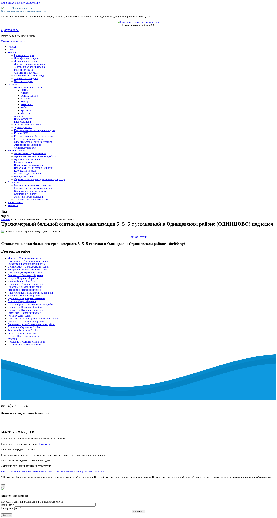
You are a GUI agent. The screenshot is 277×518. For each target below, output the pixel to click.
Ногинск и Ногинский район (24, 295)
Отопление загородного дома (30, 191)
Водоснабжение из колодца (29, 165)
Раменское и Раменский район (24, 312)
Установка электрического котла (32, 199)
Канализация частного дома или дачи (34, 130)
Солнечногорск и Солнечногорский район (31, 324)
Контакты (13, 205)
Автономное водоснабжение (30, 153)
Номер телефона (11, 508)
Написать (44, 444)
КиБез (24, 107)
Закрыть (7, 515)
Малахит (25, 113)
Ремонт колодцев (23, 69)
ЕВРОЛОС (27, 104)
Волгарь (25, 101)
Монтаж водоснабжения (27, 173)
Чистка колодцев (23, 81)
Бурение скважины (24, 162)
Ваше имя (7, 504)
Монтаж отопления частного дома (33, 185)
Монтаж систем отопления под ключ (34, 188)
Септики (12, 84)
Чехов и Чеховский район (22, 333)
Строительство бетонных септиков (33, 142)
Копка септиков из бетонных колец (33, 136)
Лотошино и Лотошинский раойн (26, 341)
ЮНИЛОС (26, 92)
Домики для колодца (25, 61)
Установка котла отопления (29, 196)
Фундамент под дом (25, 147)
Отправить (138, 511)
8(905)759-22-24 (10, 30)
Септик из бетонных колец (29, 139)
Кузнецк (12, 338)
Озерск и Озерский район (22, 301)
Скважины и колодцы (26, 72)
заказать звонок (37, 471)
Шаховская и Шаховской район (25, 344)
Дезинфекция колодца (26, 58)
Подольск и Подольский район (25, 307)
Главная (12, 46)
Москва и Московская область (24, 258)
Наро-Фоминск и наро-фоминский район (30, 292)
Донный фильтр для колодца (29, 64)
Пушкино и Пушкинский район (25, 310)
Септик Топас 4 (29, 95)
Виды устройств (23, 118)
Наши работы (15, 202)
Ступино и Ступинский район (24, 327)
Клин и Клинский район (21, 281)
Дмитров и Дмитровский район (25, 272)
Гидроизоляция (22, 121)
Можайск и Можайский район (24, 289)
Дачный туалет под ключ (27, 124)
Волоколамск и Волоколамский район (28, 266)
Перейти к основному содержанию (20, 2)
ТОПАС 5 (26, 90)
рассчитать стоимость (94, 471)
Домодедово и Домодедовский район (28, 261)
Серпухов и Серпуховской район (26, 321)
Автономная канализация (28, 87)
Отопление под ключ (25, 193)
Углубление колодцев (26, 78)
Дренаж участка (23, 127)
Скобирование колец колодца (30, 75)
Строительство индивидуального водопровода (39, 179)
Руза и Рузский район (19, 315)
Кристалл (26, 110)
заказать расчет (55, 471)
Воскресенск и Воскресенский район (28, 269)
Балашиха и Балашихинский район (27, 263)
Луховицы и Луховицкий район (25, 284)
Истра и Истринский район (23, 278)
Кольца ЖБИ (21, 133)
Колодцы (13, 52)
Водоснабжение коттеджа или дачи (33, 167)
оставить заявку (72, 471)
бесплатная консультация (15, 471)
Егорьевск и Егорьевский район (25, 275)
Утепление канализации (27, 144)
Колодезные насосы (25, 170)
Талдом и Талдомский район (23, 330)
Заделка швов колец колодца (29, 67)
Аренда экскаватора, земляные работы (35, 156)
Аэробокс (19, 116)
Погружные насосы (25, 176)
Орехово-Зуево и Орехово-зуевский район (31, 304)
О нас (11, 49)
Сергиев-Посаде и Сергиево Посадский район (33, 318)
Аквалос (25, 98)
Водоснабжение (16, 150)
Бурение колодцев (24, 55)
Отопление (14, 182)
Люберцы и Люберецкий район (25, 287)
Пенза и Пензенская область (23, 336)
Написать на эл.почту (13, 41)
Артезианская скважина (27, 159)
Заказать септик (138, 237)
